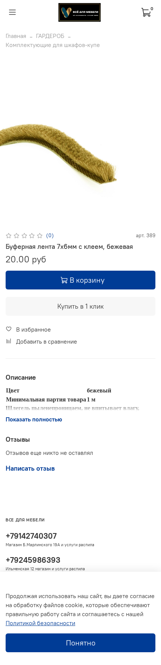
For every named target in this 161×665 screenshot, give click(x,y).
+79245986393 (33, 560)
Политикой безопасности (40, 623)
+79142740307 (31, 536)
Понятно (80, 642)
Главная (16, 35)
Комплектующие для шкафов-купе (53, 44)
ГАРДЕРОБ (50, 35)
